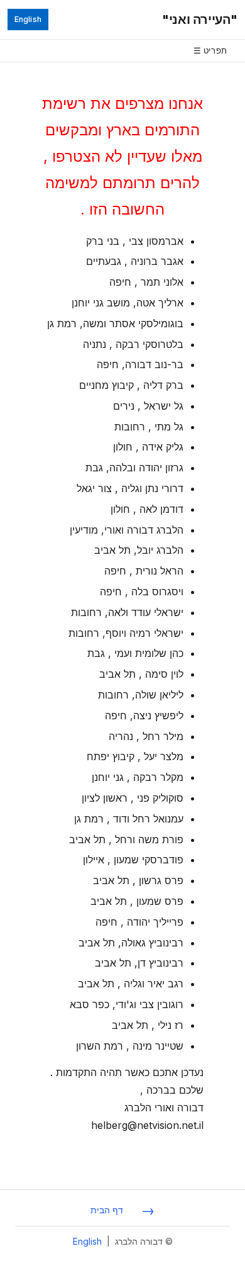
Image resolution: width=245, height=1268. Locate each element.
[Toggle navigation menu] (122, 51)
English (27, 19)
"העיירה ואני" (199, 19)
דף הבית (106, 1209)
